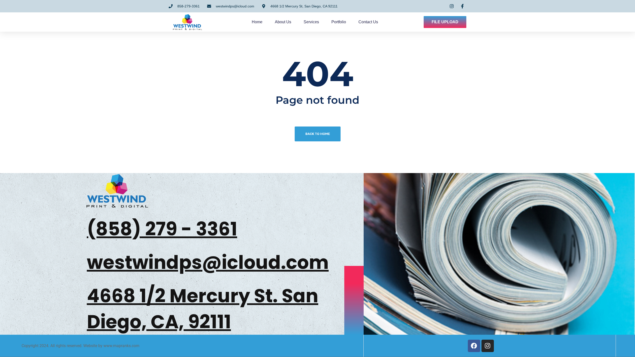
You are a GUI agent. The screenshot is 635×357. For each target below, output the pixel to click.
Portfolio (338, 22)
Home (257, 22)
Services (311, 22)
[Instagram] (487, 346)
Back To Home (317, 134)
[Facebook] (474, 346)
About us (283, 22)
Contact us (368, 22)
